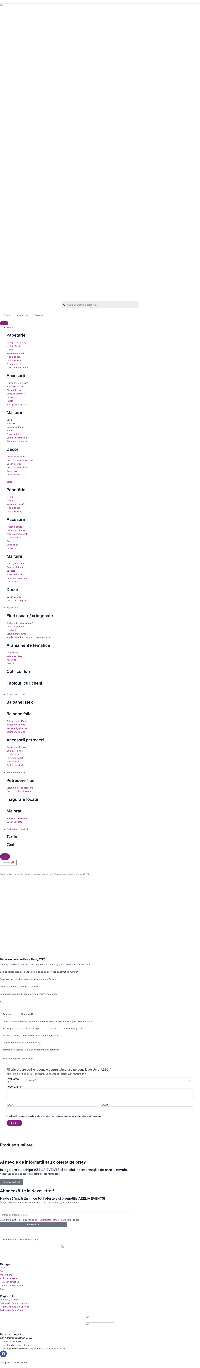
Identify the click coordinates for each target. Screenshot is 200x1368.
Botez (10, 481)
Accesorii (16, 375)
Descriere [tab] (8, 1014)
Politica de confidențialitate (40, 1220)
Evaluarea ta (13, 1080)
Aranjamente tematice (28, 645)
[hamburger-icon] (4, 323)
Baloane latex (20, 702)
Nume (10, 1105)
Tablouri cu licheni (24, 683)
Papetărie (16, 335)
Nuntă (10, 327)
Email (105, 1105)
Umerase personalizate (42, 874)
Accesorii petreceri (25, 739)
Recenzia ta (15, 1086)
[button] (1, 1001)
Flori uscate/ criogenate (30, 615)
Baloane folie (19, 713)
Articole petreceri (16, 694)
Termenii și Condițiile (62, 1220)
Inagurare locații (22, 799)
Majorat (14, 811)
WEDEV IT (32, 1362)
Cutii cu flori (18, 671)
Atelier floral (13, 607)
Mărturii (14, 412)
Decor (12, 449)
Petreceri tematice (16, 772)
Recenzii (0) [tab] (27, 1014)
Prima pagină (6, 874)
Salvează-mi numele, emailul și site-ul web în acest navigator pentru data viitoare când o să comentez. (55, 1116)
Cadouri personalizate (18, 829)
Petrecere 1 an (20, 780)
